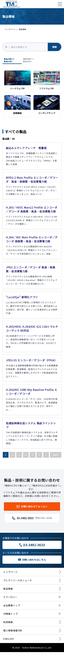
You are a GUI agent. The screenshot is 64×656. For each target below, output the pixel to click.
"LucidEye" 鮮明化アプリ (22, 297)
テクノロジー (10, 597)
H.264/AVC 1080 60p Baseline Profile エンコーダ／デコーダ (31, 392)
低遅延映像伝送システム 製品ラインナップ (31, 425)
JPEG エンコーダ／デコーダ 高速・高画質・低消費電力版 (30, 269)
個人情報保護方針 (12, 630)
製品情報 (8, 588)
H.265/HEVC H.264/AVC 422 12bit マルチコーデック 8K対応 (32, 328)
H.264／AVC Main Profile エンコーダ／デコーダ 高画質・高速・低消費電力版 (32, 239)
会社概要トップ (11, 605)
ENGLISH (8, 638)
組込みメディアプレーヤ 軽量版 (26, 148)
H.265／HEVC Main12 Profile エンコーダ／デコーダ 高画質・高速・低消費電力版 (31, 209)
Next (55, 454)
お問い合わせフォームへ (34, 506)
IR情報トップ (10, 613)
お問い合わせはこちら (34, 559)
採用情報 (8, 622)
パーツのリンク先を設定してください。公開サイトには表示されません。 (17, 81)
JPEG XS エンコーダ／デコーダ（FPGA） (31, 360)
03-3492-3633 (34, 518)
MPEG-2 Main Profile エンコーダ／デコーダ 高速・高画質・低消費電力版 (32, 179)
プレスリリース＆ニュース (17, 580)
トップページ (10, 29)
